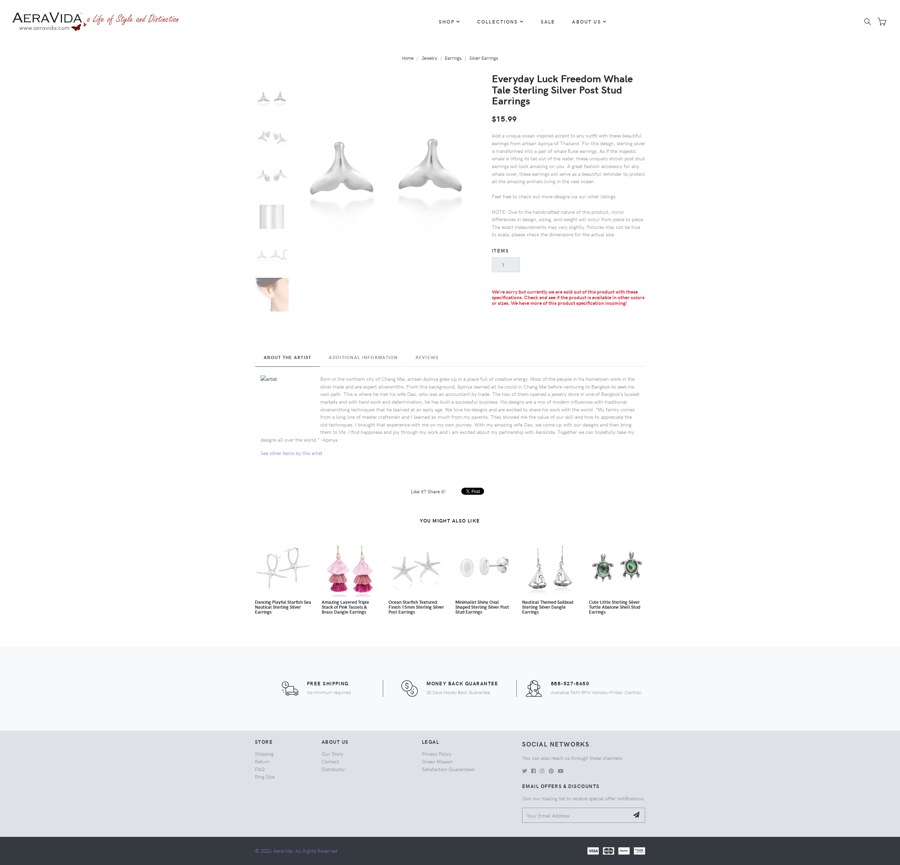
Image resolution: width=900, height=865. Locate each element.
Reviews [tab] (427, 357)
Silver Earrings (483, 58)
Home (408, 58)
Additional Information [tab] (363, 357)
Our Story (332, 753)
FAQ (260, 769)
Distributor (333, 769)
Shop (447, 21)
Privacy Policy (436, 753)
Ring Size (265, 776)
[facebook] (533, 770)
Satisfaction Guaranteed (448, 769)
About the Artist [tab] (287, 357)
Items (500, 250)
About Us (586, 21)
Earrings (453, 58)
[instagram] (542, 770)
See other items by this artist (291, 452)
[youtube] (561, 770)
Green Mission (437, 761)
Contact (330, 761)
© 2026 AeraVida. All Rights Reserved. (297, 850)
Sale (548, 21)
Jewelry (429, 58)
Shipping (264, 753)
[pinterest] (551, 770)
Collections (497, 21)
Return (262, 761)
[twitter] (524, 770)
